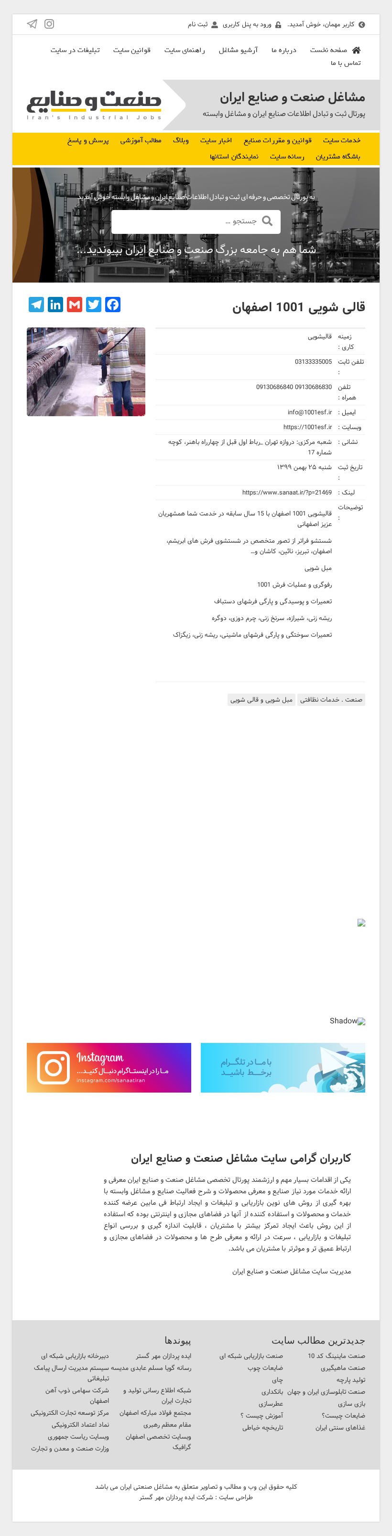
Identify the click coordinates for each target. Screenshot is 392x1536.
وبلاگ (181, 140)
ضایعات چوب (265, 1368)
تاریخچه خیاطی (262, 1427)
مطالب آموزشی (141, 140)
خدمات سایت (341, 140)
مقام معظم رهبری (167, 1425)
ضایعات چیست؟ (343, 1415)
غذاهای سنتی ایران (340, 1427)
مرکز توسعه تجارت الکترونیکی (70, 1413)
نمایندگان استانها (234, 156)
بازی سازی (351, 1404)
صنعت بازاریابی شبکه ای (251, 1356)
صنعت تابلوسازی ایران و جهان (326, 1392)
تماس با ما (345, 63)
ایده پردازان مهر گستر (163, 1356)
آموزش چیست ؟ (261, 1415)
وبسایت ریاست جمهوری (78, 1436)
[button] (41, 968)
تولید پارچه (351, 1380)
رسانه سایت (287, 156)
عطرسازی (271, 1404)
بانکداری (272, 1392)
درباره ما (284, 50)
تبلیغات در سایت (75, 50)
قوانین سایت (132, 50)
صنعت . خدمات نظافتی (331, 699)
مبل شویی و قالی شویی (261, 699)
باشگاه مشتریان (338, 156)
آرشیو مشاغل (238, 50)
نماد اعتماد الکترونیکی (80, 1425)
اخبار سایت (216, 140)
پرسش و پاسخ (88, 140)
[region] (196, 975)
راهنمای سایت (184, 50)
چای (277, 1380)
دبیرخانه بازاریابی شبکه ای (75, 1356)
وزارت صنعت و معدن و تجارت (70, 1448)
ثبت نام (197, 24)
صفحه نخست (328, 50)
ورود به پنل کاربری (247, 24)
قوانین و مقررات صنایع (278, 140)
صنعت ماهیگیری (343, 1368)
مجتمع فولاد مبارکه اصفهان (155, 1413)
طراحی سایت (236, 1497)
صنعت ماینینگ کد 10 (336, 1356)
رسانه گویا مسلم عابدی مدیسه (151, 1368)
